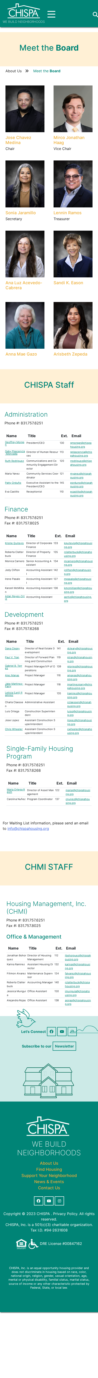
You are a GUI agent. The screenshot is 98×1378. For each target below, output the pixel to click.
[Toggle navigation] (51, 14)
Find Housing (49, 1169)
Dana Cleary (12, 648)
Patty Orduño (13, 483)
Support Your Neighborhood (49, 1175)
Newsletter (64, 1046)
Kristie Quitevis (14, 543)
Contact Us (49, 1187)
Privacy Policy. (65, 1213)
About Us (13, 71)
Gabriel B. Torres (13, 667)
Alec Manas (12, 675)
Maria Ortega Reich (16, 790)
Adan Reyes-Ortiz (15, 597)
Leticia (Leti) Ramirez (13, 694)
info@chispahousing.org (28, 828)
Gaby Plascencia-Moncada (15, 452)
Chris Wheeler (14, 729)
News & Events (49, 1181)
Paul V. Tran (12, 657)
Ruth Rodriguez (14, 461)
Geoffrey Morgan (14, 443)
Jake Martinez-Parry (14, 685)
